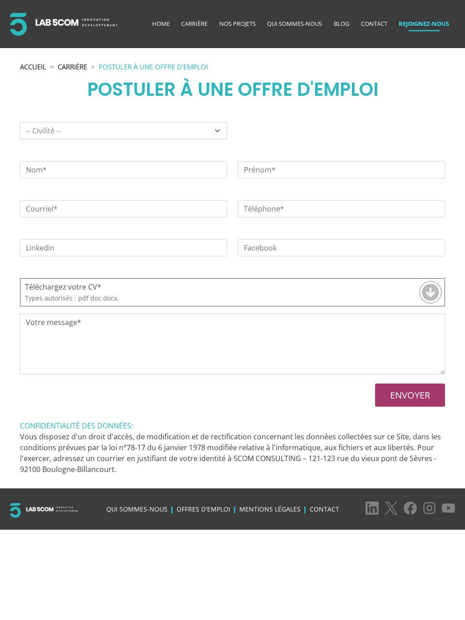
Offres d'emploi (203, 509)
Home (161, 24)
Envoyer (410, 395)
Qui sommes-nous (294, 24)
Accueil (33, 66)
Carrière (194, 24)
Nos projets (237, 24)
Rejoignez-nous (424, 24)
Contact (374, 24)
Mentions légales (270, 509)
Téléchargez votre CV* (63, 287)
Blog (341, 24)
